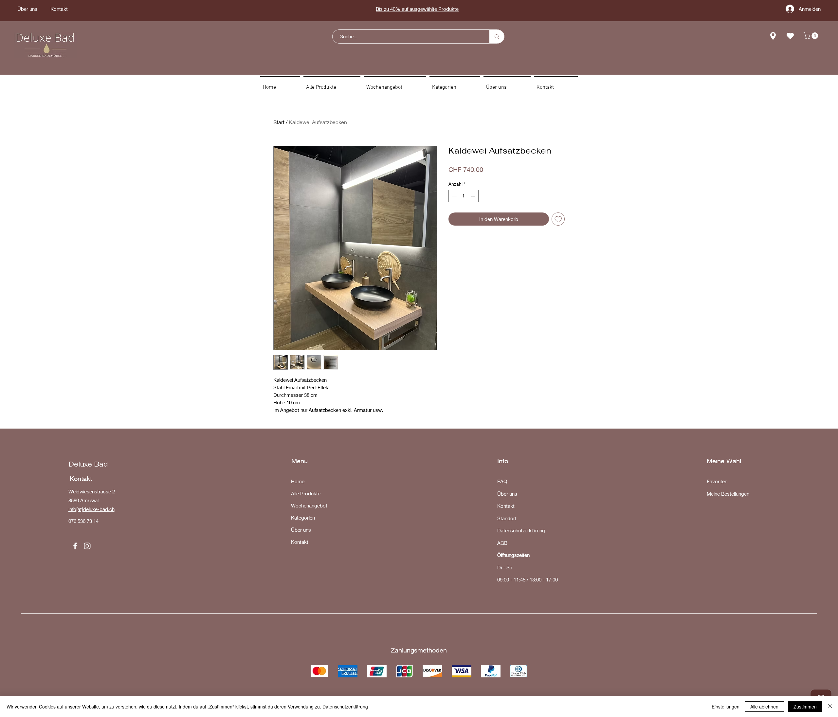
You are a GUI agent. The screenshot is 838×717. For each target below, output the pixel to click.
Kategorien (303, 518)
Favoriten (717, 481)
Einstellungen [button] (725, 706)
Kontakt (299, 542)
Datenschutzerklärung (345, 706)
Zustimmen (805, 706)
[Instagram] (87, 546)
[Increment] (473, 196)
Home (297, 481)
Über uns (301, 530)
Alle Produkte (305, 493)
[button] (812, 35)
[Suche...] (496, 36)
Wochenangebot (309, 505)
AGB (502, 543)
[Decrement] (453, 196)
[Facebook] (75, 546)
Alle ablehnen (764, 706)
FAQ (502, 481)
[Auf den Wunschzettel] (558, 219)
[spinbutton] (463, 196)
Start (278, 122)
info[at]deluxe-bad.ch (91, 509)
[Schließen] (830, 706)
